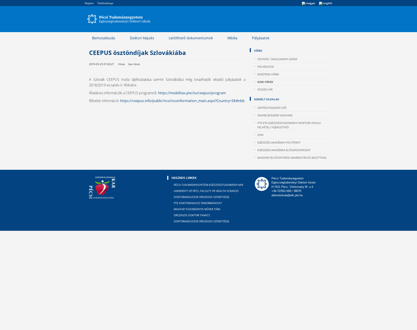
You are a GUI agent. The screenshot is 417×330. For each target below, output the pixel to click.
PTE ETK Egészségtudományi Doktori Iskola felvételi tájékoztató (289, 125)
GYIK (260, 135)
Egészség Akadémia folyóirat (278, 142)
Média (232, 38)
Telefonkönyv (105, 3)
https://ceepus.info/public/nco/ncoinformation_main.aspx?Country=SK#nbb (182, 100)
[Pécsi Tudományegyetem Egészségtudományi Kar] (119, 19)
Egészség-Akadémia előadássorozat (283, 150)
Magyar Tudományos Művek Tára (197, 209)
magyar (310, 3)
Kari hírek (265, 82)
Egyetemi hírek (268, 74)
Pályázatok (260, 38)
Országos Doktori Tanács (192, 215)
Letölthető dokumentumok (191, 38)
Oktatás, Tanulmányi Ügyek (277, 59)
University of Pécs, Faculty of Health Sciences (206, 191)
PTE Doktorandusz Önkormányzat (198, 203)
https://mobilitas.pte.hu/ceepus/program (192, 93)
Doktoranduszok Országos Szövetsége (201, 197)
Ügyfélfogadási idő (271, 108)
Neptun (89, 3)
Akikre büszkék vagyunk (275, 115)
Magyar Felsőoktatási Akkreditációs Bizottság (291, 158)
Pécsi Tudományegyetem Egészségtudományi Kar (208, 185)
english (327, 3)
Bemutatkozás (103, 38)
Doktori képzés (142, 38)
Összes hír (265, 89)
